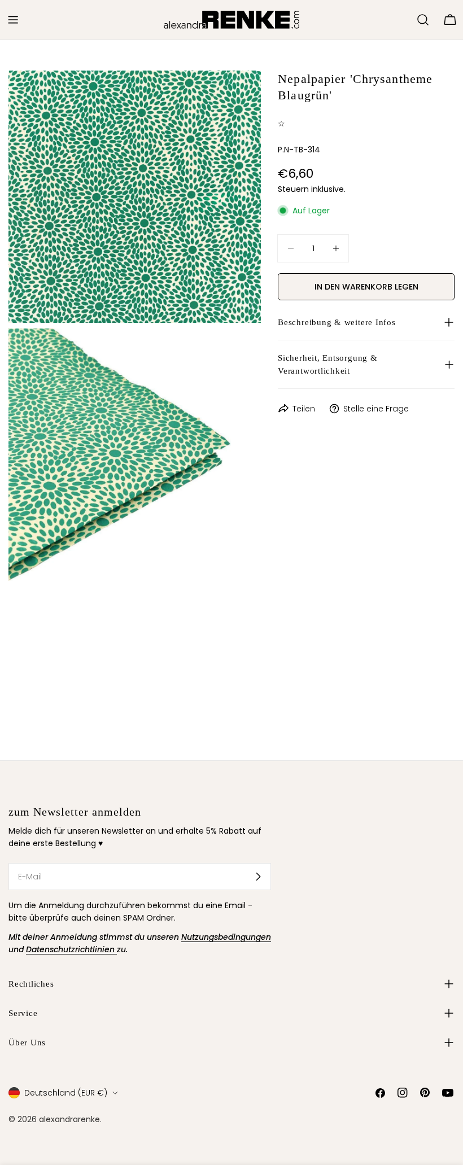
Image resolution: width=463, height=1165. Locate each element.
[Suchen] (423, 19)
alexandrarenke (69, 1119)
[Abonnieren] (258, 876)
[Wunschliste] (403, 19)
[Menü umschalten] (13, 19)
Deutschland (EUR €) (65, 1092)
